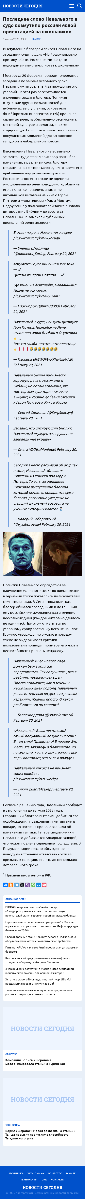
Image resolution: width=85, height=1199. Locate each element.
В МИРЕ (36, 39)
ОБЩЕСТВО (11, 1054)
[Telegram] (16, 885)
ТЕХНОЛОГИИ (29, 1179)
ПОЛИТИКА (16, 1173)
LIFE (44, 1179)
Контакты (58, 1179)
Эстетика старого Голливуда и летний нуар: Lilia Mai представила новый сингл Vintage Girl (38, 981)
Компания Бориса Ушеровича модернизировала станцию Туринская (35, 1061)
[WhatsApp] (33, 885)
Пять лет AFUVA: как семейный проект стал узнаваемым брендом (41, 949)
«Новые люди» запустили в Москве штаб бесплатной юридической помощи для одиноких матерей (39, 971)
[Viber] (27, 885)
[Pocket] (44, 885)
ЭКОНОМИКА (12, 1125)
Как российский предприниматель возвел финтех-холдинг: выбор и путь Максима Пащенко (38, 960)
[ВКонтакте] (5, 885)
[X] (22, 885)
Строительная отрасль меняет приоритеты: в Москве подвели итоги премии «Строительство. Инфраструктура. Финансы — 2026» (42, 926)
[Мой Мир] (38, 885)
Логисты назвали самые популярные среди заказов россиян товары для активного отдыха (39, 992)
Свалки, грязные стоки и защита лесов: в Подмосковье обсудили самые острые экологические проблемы (40, 939)
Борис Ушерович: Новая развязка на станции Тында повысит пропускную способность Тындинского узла (40, 1134)
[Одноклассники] (10, 885)
